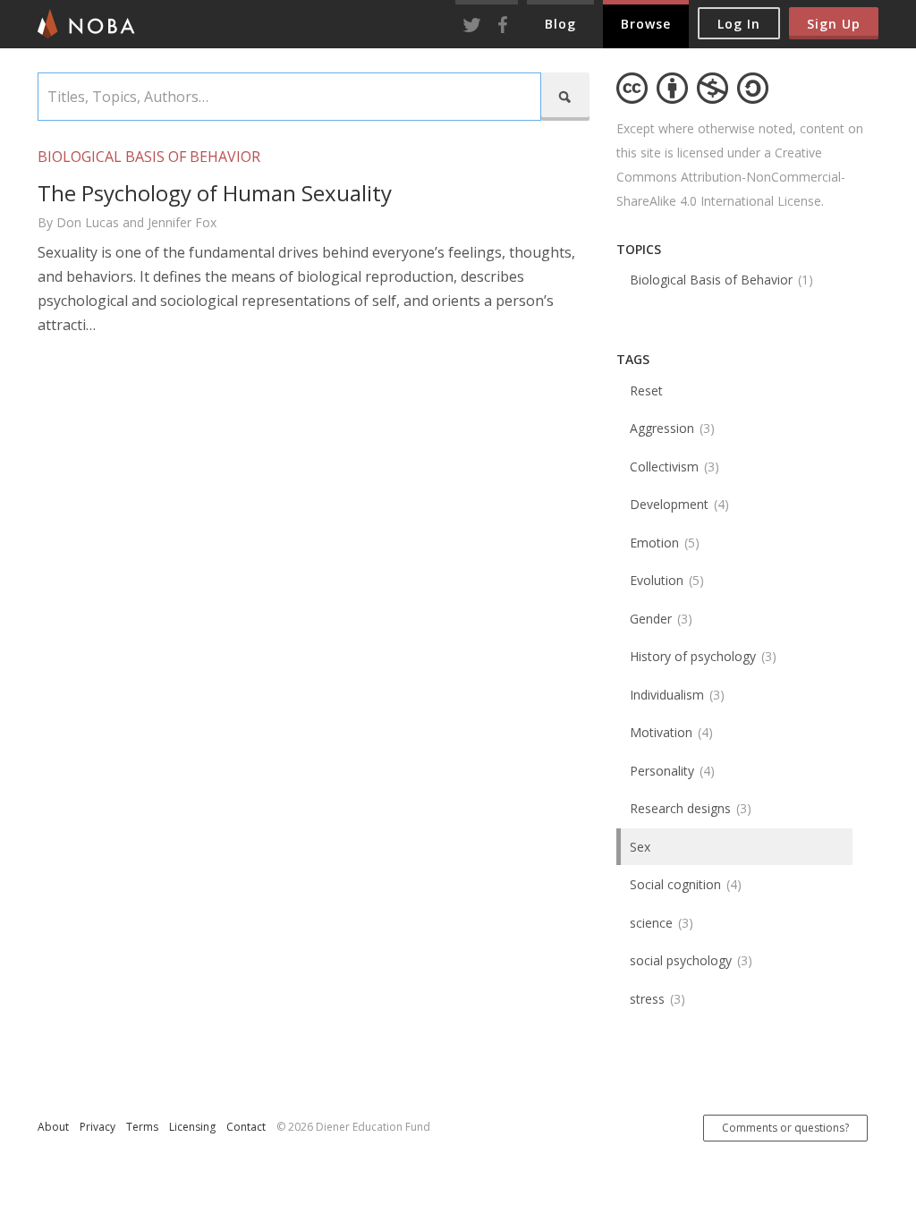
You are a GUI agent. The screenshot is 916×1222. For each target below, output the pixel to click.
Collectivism (672, 466)
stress (655, 998)
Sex (640, 846)
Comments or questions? (785, 1127)
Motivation (669, 732)
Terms (142, 1126)
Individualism (675, 694)
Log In (738, 23)
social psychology (689, 960)
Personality (670, 770)
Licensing (192, 1126)
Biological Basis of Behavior (719, 279)
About (53, 1126)
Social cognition (683, 884)
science (659, 922)
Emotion (662, 542)
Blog (560, 23)
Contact (246, 1126)
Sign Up (834, 23)
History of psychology (701, 656)
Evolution (665, 580)
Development (677, 504)
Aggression (670, 428)
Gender (659, 618)
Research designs (688, 808)
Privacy (97, 1126)
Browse (646, 23)
